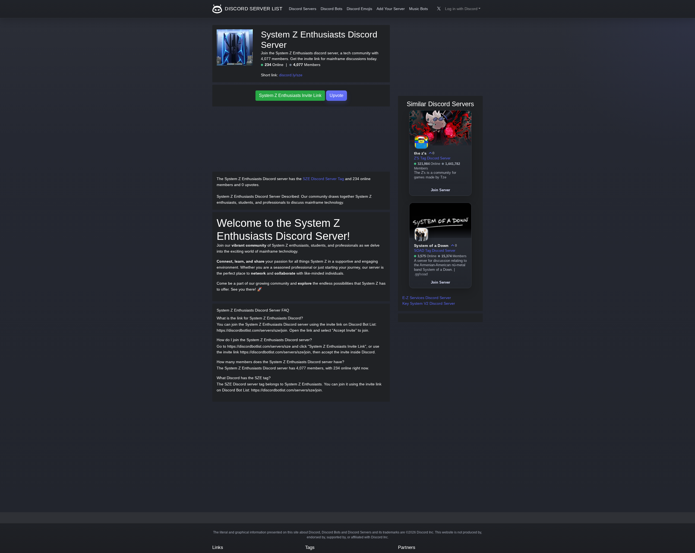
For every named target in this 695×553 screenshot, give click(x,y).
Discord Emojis (359, 9)
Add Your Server (391, 9)
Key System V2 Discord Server (428, 303)
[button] (463, 9)
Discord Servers (302, 9)
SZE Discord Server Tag (323, 179)
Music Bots (418, 9)
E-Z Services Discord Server (426, 298)
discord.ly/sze (290, 75)
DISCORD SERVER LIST (252, 8)
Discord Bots (331, 9)
